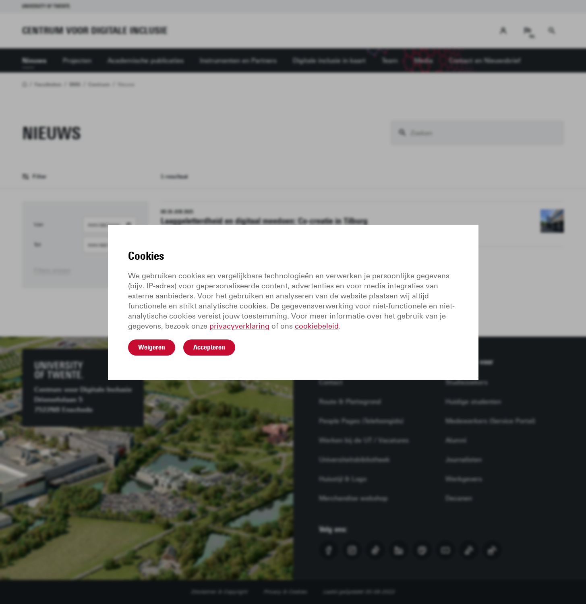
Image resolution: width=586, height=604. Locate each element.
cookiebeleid (317, 326)
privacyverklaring (239, 326)
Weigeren (151, 347)
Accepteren (209, 347)
